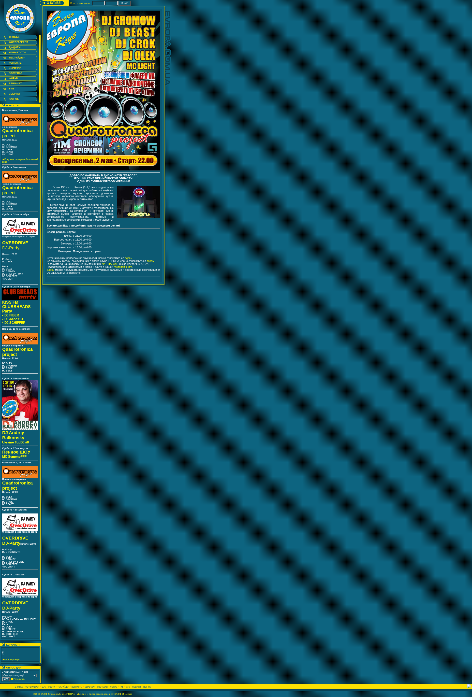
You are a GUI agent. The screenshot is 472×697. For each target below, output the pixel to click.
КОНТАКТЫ (15, 62)
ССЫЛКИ (14, 93)
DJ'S (44, 687)
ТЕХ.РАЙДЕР (17, 57)
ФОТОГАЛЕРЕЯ (18, 42)
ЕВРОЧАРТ (16, 68)
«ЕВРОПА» (68, 694)
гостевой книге (123, 266)
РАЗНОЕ (14, 99)
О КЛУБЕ (14, 37)
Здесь (51, 269)
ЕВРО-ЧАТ (15, 83)
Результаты (19, 679)
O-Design (127, 694)
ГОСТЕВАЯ (15, 73)
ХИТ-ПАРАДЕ (110, 263)
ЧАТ (121, 687)
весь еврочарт (12, 659)
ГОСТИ (51, 687)
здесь (128, 257)
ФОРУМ (13, 78)
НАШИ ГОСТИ (17, 52)
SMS (11, 88)
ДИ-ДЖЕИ (14, 47)
